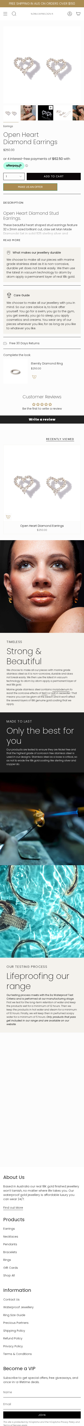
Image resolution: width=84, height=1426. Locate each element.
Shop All (9, 1275)
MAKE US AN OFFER (30, 185)
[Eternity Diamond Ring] (15, 371)
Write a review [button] (42, 419)
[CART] (78, 13)
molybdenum (61, 689)
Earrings (8, 126)
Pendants (10, 1244)
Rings (7, 1260)
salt (53, 693)
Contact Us (11, 1299)
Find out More (13, 1208)
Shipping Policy (14, 1331)
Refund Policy (12, 1338)
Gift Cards (10, 1268)
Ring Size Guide (14, 1315)
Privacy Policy (13, 1346)
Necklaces (10, 1237)
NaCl (45, 693)
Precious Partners (16, 1323)
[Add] (34, 377)
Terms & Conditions (17, 1354)
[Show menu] (5, 13)
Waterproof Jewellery (18, 1307)
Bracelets (10, 1252)
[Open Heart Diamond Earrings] (42, 483)
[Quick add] (8, 517)
